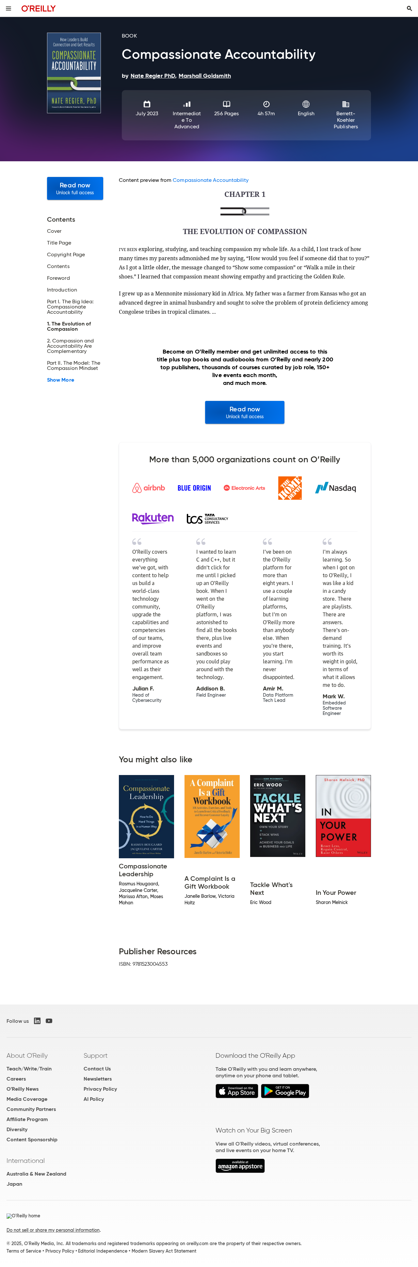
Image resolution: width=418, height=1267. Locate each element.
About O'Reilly (27, 1055)
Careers (16, 1078)
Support (96, 1055)
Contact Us (97, 1068)
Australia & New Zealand (36, 1173)
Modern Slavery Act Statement (164, 1251)
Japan (14, 1183)
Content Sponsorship (32, 1139)
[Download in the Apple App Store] (237, 1096)
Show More (60, 380)
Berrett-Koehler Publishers (346, 120)
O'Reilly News (23, 1088)
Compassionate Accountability (211, 180)
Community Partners (31, 1109)
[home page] (39, 8)
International (26, 1160)
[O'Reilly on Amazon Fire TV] (240, 1171)
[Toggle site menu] (8, 8)
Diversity (17, 1129)
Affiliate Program (27, 1119)
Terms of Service (24, 1251)
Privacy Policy (100, 1088)
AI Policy (94, 1099)
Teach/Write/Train (29, 1068)
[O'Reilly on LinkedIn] (37, 1021)
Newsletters (98, 1078)
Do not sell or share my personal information (53, 1230)
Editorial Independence (102, 1251)
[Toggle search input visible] (409, 8)
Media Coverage (27, 1099)
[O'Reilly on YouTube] (49, 1021)
